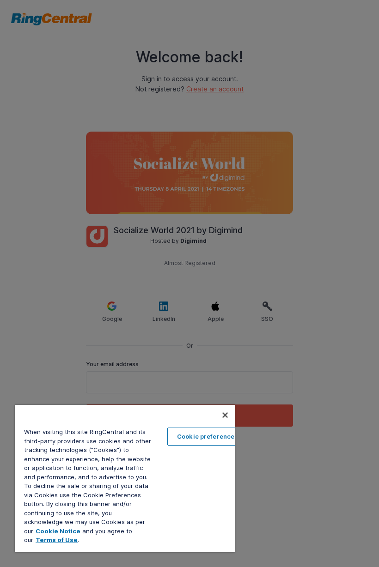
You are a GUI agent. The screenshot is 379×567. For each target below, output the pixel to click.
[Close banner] (225, 415)
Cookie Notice (58, 531)
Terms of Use (57, 539)
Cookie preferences (207, 436)
